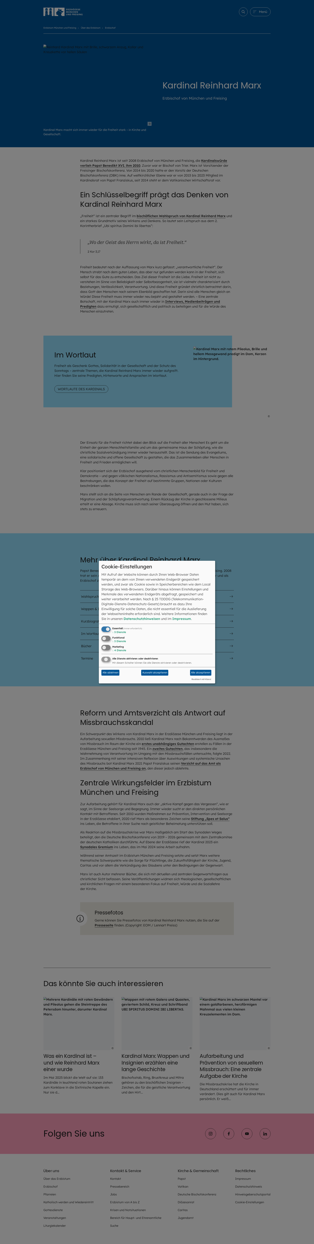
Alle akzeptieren (200, 672)
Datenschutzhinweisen (142, 619)
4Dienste (119, 650)
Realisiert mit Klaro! (201, 679)
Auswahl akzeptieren (154, 672)
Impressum (181, 619)
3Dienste (119, 632)
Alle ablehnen (110, 672)
